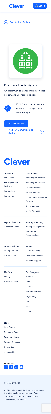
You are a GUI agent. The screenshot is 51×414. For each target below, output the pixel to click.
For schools (9, 178)
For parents (9, 196)
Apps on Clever (11, 281)
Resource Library (11, 337)
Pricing (7, 276)
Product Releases (12, 342)
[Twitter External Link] (11, 367)
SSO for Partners (33, 188)
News (28, 306)
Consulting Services (34, 256)
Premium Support (33, 261)
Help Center (9, 327)
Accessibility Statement (15, 399)
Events (29, 301)
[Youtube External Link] (21, 367)
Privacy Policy (32, 396)
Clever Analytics (33, 211)
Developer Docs (11, 332)
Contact (29, 311)
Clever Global (10, 256)
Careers (29, 286)
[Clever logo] (16, 6)
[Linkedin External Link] (16, 367)
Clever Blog (9, 347)
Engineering (31, 296)
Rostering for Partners (35, 178)
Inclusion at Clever (34, 291)
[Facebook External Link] (6, 367)
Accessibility (9, 352)
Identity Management (35, 227)
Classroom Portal (11, 227)
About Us (30, 276)
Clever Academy (33, 251)
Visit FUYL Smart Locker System (20, 131)
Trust (28, 281)
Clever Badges (32, 206)
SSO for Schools (33, 192)
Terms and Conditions (14, 396)
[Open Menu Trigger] (5, 6)
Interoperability (11, 251)
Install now (14, 123)
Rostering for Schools (35, 182)
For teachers (9, 191)
